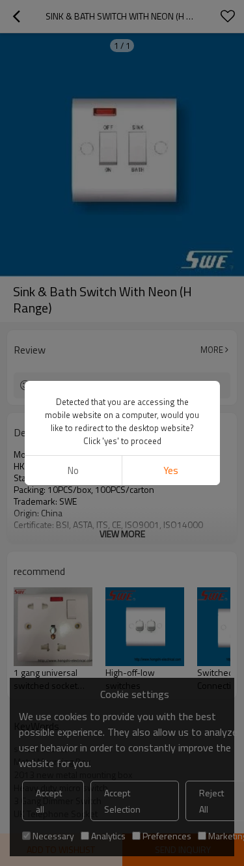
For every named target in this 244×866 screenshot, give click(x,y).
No (73, 470)
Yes (170, 470)
